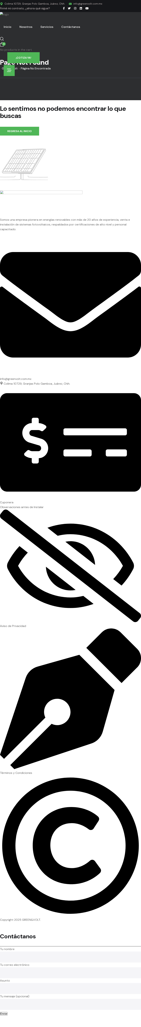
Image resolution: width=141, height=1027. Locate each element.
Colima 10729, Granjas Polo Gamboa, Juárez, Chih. (35, 3)
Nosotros (25, 27)
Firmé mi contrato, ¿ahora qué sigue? (25, 8)
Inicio (7, 27)
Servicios (46, 27)
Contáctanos (70, 27)
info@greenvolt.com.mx (87, 3)
